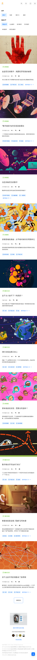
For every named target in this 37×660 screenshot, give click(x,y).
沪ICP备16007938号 (7, 652)
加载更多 (18, 600)
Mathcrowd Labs (12, 655)
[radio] (4, 24)
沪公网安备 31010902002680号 (20, 652)
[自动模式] (30, 3)
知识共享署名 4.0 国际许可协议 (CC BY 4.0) (21, 646)
